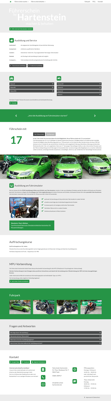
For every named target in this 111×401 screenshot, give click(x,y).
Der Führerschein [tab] (39, 134)
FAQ (94, 1)
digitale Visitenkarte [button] (39, 362)
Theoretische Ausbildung (19, 65)
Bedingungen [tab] (50, 134)
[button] (31, 83)
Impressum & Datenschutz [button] (93, 397)
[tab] (31, 83)
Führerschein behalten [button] (37, 1)
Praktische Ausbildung (36, 65)
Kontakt (100, 1)
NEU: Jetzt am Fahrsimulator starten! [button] (22, 29)
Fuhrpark (87, 1)
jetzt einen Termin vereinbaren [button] (20, 281)
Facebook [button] (26, 362)
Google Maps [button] (15, 362)
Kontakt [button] (14, 103)
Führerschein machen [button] (21, 1)
